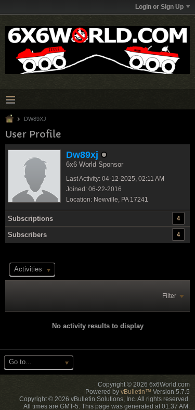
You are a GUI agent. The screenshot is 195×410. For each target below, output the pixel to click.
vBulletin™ (136, 391)
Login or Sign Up (159, 6)
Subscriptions (30, 218)
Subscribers (27, 235)
